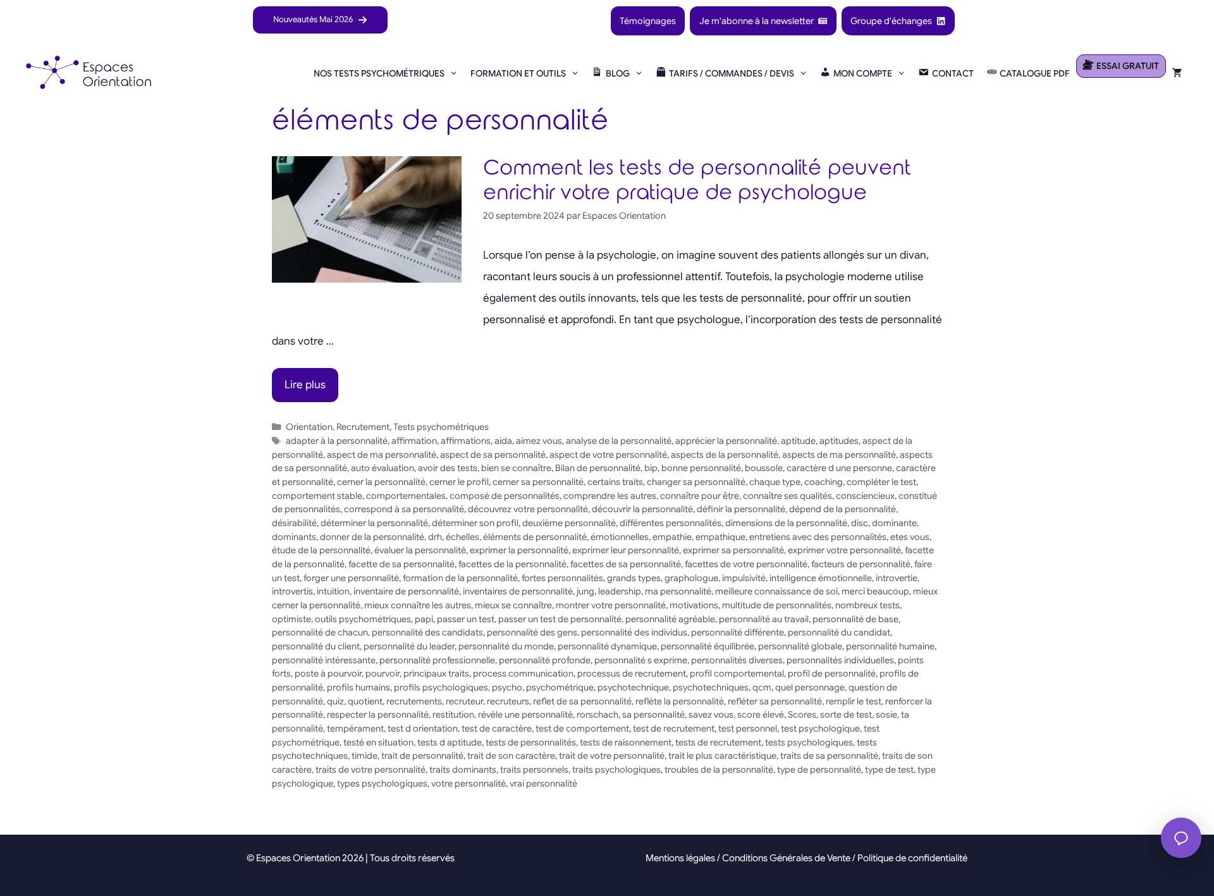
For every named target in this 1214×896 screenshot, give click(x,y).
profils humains (358, 687)
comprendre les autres (609, 495)
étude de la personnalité (321, 550)
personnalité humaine (890, 646)
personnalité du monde (506, 646)
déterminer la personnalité (374, 523)
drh (435, 537)
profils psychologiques (441, 687)
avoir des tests (447, 468)
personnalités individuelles (840, 660)
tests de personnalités (531, 742)
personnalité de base (855, 619)
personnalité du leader (409, 646)
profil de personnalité (832, 673)
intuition (333, 591)
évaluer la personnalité (420, 550)
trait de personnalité (422, 755)
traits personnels (534, 769)
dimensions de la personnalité (786, 523)
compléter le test (881, 482)
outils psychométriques (363, 619)
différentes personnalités (670, 523)
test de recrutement (673, 728)
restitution (453, 714)
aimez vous (539, 440)
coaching (823, 482)
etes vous (909, 537)
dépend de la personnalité (842, 509)
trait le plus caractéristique (722, 755)
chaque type (774, 482)
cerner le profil (459, 482)
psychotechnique (633, 687)
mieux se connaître (513, 605)
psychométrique (560, 687)
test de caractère (497, 728)
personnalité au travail (764, 619)
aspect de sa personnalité (493, 454)
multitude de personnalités (776, 605)
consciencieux (865, 495)
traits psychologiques (616, 769)
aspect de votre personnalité (608, 454)
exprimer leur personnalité (625, 550)
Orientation (309, 427)
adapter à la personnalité (337, 440)
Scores (802, 714)
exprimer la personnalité (519, 550)
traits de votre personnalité (371, 769)
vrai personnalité (543, 783)
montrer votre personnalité (611, 605)
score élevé (760, 714)
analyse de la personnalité (618, 440)
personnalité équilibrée (707, 646)
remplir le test (853, 701)
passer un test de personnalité (560, 619)
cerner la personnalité (381, 482)
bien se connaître (516, 468)
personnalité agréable (670, 619)
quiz (335, 701)
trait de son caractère (511, 755)
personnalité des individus (634, 632)
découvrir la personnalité (642, 509)
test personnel (747, 728)
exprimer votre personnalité (844, 550)
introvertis (292, 591)
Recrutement (362, 427)
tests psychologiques (809, 742)
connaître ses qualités (787, 495)
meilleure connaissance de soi (776, 591)
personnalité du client (316, 646)
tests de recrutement (718, 742)
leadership (619, 591)
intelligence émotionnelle (820, 578)
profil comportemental (737, 673)
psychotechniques (711, 687)
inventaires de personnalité (518, 591)
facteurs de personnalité (860, 564)
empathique (720, 537)
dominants (294, 537)
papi (424, 619)
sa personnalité (653, 714)
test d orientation (423, 728)
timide (364, 755)
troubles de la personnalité (719, 769)
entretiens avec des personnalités (817, 537)
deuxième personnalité (569, 523)
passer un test (465, 619)
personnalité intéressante (324, 660)
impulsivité (744, 578)
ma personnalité (678, 591)
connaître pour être (699, 495)
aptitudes (839, 440)
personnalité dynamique (607, 646)
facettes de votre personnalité (746, 564)
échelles (462, 537)
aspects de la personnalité (724, 454)
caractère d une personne (839, 468)
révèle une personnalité (525, 714)
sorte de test (846, 714)
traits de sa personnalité (829, 755)
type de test (889, 769)
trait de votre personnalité (612, 755)
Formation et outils (518, 73)
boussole (764, 468)
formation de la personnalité (460, 578)
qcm (761, 687)
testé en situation (378, 742)
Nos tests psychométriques (379, 73)
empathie (672, 537)
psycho (507, 687)
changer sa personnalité (696, 482)
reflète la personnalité (679, 701)
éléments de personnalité (535, 537)
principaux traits (436, 673)
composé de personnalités (505, 495)
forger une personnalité (351, 578)
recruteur (464, 701)
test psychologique (820, 728)
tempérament (355, 728)
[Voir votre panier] (1177, 73)
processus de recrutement (631, 673)
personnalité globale (800, 646)
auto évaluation (382, 468)
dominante (894, 523)
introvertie (896, 578)
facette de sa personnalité (401, 564)
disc (859, 523)
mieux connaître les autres (417, 605)
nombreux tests (867, 605)
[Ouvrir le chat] (1181, 838)
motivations (694, 605)
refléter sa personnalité (775, 701)
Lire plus (305, 384)
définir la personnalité (741, 509)
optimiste (291, 619)
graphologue (691, 578)
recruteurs (508, 701)
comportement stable (317, 495)
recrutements (414, 701)
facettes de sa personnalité (625, 564)
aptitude (798, 440)
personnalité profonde (545, 660)
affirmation (414, 440)
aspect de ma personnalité (381, 454)
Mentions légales (680, 858)
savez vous (711, 714)
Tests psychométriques (441, 427)
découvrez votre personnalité (528, 509)
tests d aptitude (449, 742)
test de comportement (582, 728)
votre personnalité (468, 783)
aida (503, 440)
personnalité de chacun (320, 632)
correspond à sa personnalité (404, 509)
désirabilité (294, 523)
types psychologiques (382, 783)
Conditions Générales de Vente (786, 858)
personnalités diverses (737, 660)
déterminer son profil (475, 523)
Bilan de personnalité (598, 468)
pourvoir (382, 673)
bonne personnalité (701, 468)
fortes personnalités (562, 578)
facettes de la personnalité (512, 564)
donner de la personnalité (372, 537)
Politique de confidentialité (912, 858)
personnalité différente (737, 632)
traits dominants (462, 769)
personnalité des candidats (427, 632)
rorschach (597, 714)
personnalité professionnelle (437, 660)
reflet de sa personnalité (582, 701)
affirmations (466, 440)
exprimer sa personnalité (733, 550)
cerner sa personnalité (538, 482)
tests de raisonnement (625, 742)
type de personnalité (819, 769)
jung (585, 591)
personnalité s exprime (640, 660)
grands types (634, 578)
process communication (523, 673)
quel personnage (810, 687)
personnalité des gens (532, 632)
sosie (886, 714)
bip (651, 468)
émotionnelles (620, 537)
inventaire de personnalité (406, 591)
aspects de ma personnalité (839, 454)
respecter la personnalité (378, 714)
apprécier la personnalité (726, 440)
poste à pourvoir (328, 673)
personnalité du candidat (839, 632)
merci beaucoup (875, 591)
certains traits (615, 482)
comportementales (406, 495)
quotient (365, 701)
